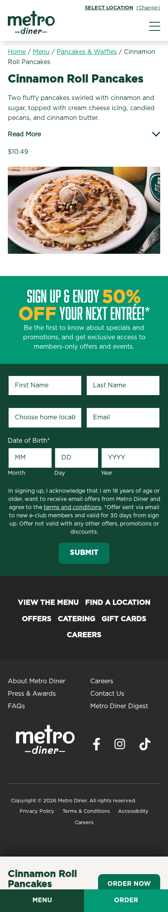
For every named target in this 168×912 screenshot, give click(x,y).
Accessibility (133, 811)
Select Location (109, 8)
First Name (26, 368)
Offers (37, 619)
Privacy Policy (37, 811)
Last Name (104, 368)
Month (16, 473)
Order (126, 900)
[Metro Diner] (31, 32)
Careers (84, 635)
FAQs (16, 706)
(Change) (148, 8)
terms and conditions (73, 507)
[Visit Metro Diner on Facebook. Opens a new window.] (96, 746)
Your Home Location (40, 400)
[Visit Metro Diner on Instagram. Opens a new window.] (119, 746)
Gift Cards (124, 619)
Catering (76, 619)
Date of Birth (29, 441)
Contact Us (107, 694)
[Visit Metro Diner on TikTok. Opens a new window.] (144, 746)
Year (107, 473)
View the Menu (48, 602)
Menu (41, 52)
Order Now (129, 884)
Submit (84, 552)
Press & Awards (32, 694)
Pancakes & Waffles (87, 52)
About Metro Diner (36, 681)
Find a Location (117, 602)
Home (17, 52)
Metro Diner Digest (119, 706)
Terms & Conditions (86, 811)
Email (95, 400)
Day (59, 473)
